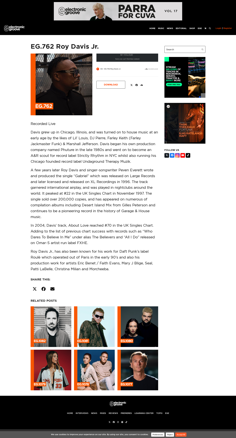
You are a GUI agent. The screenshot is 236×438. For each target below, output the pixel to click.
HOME (70, 413)
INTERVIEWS (82, 413)
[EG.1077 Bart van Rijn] (137, 369)
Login (218, 28)
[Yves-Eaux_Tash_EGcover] (184, 142)
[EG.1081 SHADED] (94, 326)
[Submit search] (202, 49)
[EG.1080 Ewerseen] (137, 326)
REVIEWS (113, 413)
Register (227, 28)
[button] (210, 28)
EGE (167, 413)
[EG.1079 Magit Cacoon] (51, 369)
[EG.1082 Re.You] (51, 326)
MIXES (103, 413)
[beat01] (184, 97)
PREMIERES (126, 413)
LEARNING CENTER (144, 413)
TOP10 (159, 413)
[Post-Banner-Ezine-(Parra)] (118, 19)
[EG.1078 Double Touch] (94, 369)
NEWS (94, 413)
